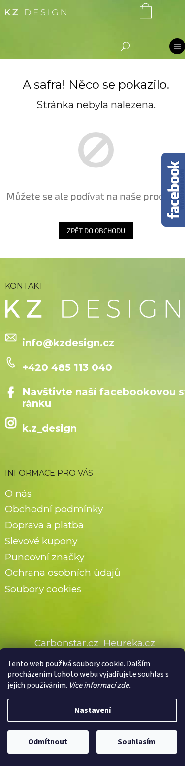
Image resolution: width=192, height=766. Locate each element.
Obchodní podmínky (54, 509)
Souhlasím (137, 741)
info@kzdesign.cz (68, 343)
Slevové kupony (41, 541)
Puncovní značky (44, 557)
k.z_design (49, 428)
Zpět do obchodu (96, 230)
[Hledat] (125, 46)
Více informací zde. (100, 685)
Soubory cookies (43, 589)
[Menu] (177, 46)
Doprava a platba (44, 525)
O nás (18, 493)
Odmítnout (47, 741)
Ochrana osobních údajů (63, 572)
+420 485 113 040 (67, 367)
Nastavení (92, 710)
